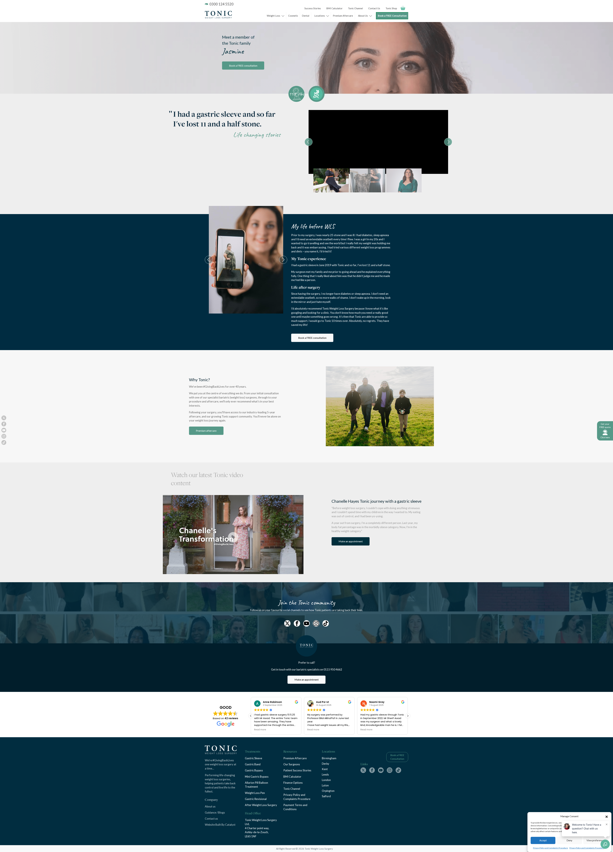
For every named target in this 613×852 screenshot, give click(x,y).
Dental (305, 15)
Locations (319, 15)
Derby (325, 763)
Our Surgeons (291, 764)
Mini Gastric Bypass (257, 776)
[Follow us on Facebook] (297, 623)
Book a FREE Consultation (392, 16)
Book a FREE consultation (243, 65)
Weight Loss (273, 15)
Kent (325, 769)
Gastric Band (253, 764)
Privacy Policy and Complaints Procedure (550, 848)
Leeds (325, 774)
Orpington (328, 790)
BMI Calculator (334, 8)
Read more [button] (260, 729)
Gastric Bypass (254, 770)
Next (448, 142)
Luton (325, 785)
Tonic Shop (391, 8)
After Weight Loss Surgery (261, 805)
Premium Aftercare (343, 15)
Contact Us (374, 8)
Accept (543, 840)
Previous (309, 142)
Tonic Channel (355, 8)
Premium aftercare (206, 430)
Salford (326, 796)
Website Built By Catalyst (220, 824)
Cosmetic (293, 15)
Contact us (211, 818)
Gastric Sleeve (253, 758)
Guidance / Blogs (215, 812)
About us (210, 806)
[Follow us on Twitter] (287, 623)
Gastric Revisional (256, 799)
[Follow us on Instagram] (316, 623)
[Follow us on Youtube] (306, 623)
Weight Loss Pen (255, 793)
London (326, 780)
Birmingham (329, 758)
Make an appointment (351, 541)
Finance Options (293, 782)
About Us (363, 15)
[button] (606, 816)
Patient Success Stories (297, 770)
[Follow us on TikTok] (325, 623)
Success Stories (312, 8)
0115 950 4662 (333, 669)
